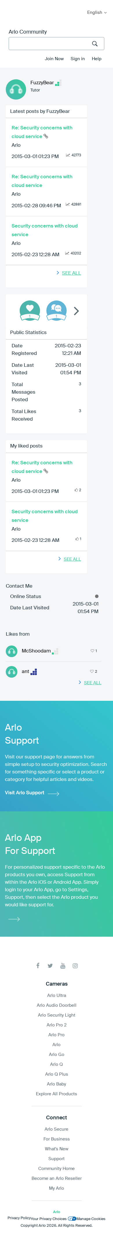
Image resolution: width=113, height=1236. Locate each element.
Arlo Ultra (56, 995)
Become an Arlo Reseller (57, 1178)
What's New (56, 1149)
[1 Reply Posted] (56, 310)
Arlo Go (56, 1054)
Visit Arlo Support (24, 793)
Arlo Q (56, 1064)
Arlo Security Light (56, 1015)
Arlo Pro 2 (57, 1025)
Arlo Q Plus (56, 1074)
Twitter (50, 965)
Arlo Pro (56, 1035)
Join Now (54, 59)
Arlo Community (28, 32)
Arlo (16, 145)
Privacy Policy (19, 1218)
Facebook (37, 965)
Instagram (75, 965)
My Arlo (8, 3)
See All (71, 273)
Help (96, 59)
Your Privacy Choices (49, 1219)
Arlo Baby (56, 1084)
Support (56, 1159)
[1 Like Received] (29, 310)
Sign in (78, 59)
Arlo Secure (56, 1129)
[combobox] (56, 43)
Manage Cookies (90, 1219)
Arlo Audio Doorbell (56, 1005)
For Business (56, 1139)
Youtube (62, 965)
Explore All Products (56, 1094)
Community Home (56, 1169)
